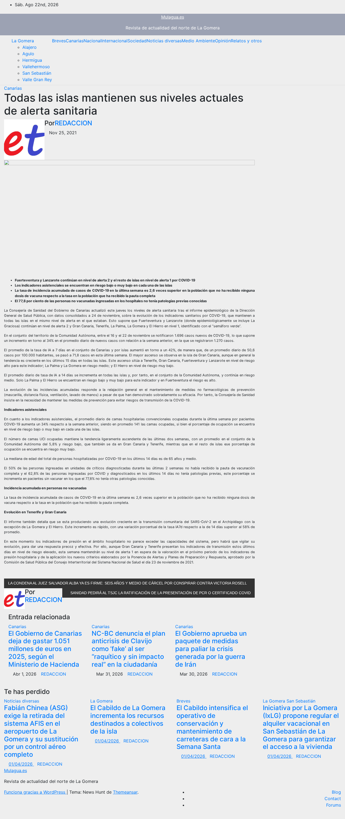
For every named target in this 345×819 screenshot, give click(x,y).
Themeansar (125, 792)
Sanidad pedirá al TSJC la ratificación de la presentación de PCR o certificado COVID (160, 593)
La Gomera (23, 40)
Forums (333, 805)
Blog (336, 792)
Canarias (75, 40)
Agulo (28, 53)
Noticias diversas (164, 40)
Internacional (114, 40)
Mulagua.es (172, 17)
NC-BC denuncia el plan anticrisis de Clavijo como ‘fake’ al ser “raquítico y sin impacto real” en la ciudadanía (128, 648)
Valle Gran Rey (37, 79)
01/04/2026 (21, 764)
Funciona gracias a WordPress (35, 792)
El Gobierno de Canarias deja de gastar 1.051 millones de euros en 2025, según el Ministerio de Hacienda (45, 648)
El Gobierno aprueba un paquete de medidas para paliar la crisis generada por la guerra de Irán (211, 648)
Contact (333, 798)
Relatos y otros (246, 40)
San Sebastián (36, 73)
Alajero (29, 47)
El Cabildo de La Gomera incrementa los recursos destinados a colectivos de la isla (127, 719)
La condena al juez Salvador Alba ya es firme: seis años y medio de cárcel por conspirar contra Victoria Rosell (128, 583)
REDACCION (73, 123)
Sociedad (137, 40)
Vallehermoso (36, 66)
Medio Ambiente (198, 40)
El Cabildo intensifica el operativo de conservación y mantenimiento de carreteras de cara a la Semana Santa (212, 727)
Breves (59, 40)
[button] (332, 60)
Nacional (92, 40)
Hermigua (32, 60)
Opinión (223, 40)
